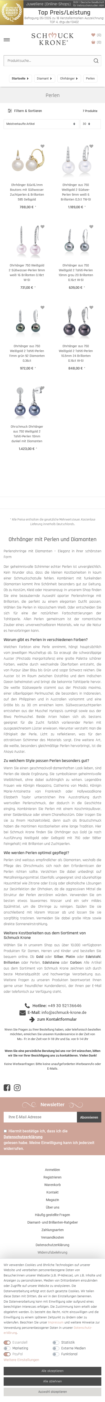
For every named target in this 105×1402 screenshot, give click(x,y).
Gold (39, 956)
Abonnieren (89, 1117)
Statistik (68, 1342)
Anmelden (52, 1170)
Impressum (55, 1322)
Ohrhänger (67, 78)
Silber (58, 956)
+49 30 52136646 (65, 1005)
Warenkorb (99, 42)
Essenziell (19, 1342)
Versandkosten (52, 1237)
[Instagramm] (17, 1088)
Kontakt (52, 1192)
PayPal (17, 1354)
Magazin (52, 1200)
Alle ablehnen (52, 1381)
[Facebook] (7, 1088)
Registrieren (52, 1177)
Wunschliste (99, 35)
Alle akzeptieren (52, 1371)
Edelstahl (93, 956)
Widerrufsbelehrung (52, 1252)
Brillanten (11, 962)
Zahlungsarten (53, 1230)
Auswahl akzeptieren (52, 1392)
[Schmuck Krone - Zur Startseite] (53, 38)
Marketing (20, 1348)
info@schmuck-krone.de (64, 1012)
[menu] (6, 39)
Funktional (69, 1354)
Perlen (53, 95)
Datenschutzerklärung (52, 1245)
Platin (70, 956)
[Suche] (95, 60)
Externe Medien (73, 1348)
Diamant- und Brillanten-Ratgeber (52, 1222)
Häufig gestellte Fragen (52, 1215)
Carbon (75, 962)
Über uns (52, 1207)
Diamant (43, 78)
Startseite (18, 78)
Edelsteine (50, 962)
